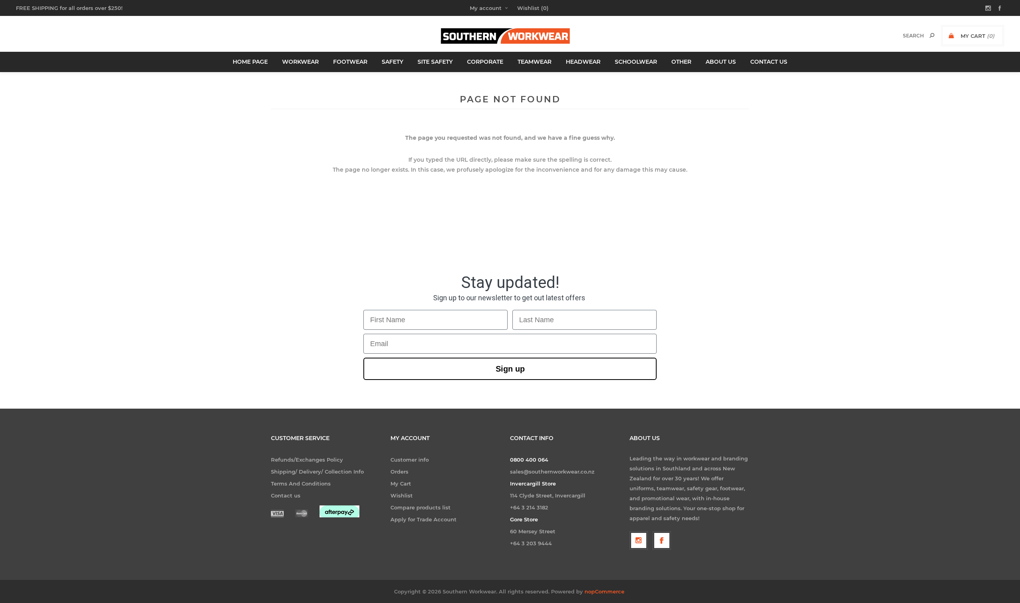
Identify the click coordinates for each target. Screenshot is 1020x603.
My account (486, 8)
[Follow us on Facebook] (661, 540)
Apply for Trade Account (423, 519)
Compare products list (420, 507)
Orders (399, 471)
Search (932, 35)
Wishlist (401, 495)
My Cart (400, 483)
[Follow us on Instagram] (638, 540)
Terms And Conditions (301, 483)
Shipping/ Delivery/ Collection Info (317, 471)
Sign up (510, 368)
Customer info (409, 459)
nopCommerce (604, 591)
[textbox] (905, 35)
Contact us (285, 495)
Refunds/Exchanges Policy (307, 459)
